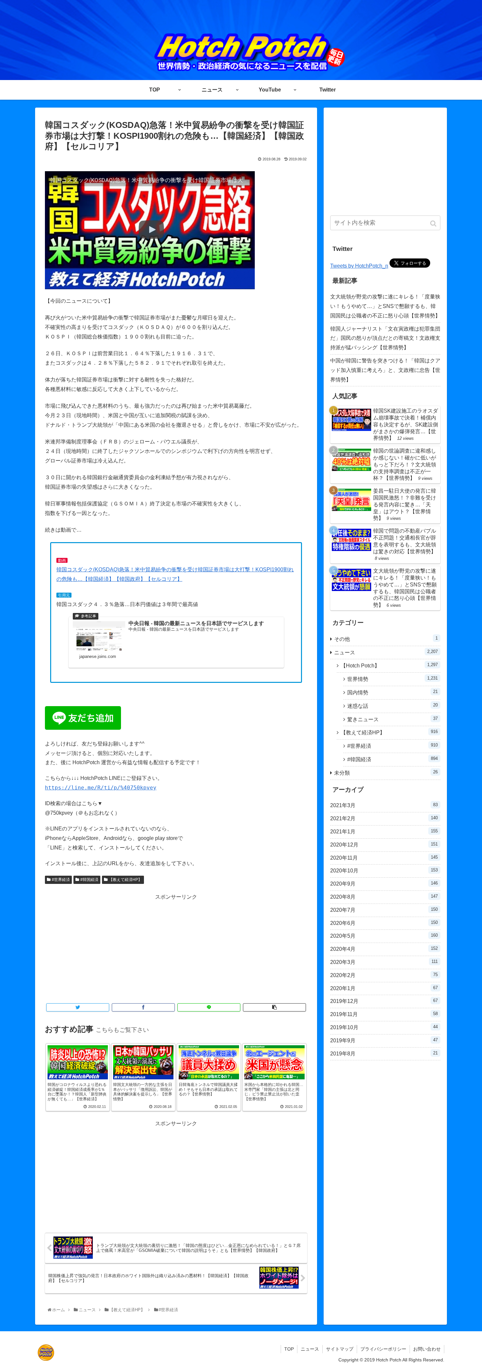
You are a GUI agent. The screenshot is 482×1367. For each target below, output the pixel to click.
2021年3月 (384, 805)
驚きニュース (392, 719)
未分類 (386, 772)
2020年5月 (384, 936)
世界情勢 (392, 679)
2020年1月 (384, 988)
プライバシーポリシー (383, 1349)
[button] (434, 223)
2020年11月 (384, 858)
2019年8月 (384, 1053)
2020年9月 (384, 884)
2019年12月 (384, 1001)
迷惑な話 (392, 706)
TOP (289, 1349)
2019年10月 (384, 1027)
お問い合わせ (427, 1349)
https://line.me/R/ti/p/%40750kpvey (100, 788)
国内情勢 (392, 692)
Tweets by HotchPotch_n (359, 266)
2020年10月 (384, 870)
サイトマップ (339, 1349)
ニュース (386, 652)
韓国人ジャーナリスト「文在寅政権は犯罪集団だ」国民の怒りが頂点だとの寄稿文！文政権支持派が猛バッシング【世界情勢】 (385, 338)
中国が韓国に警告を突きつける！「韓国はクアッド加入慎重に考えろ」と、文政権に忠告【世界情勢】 (385, 370)
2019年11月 (384, 1014)
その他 (386, 639)
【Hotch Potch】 (389, 665)
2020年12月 (384, 844)
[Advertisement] (176, 948)
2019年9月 (384, 1040)
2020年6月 (384, 923)
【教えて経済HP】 (125, 879)
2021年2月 (384, 818)
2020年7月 (384, 910)
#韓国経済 (89, 879)
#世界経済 (61, 879)
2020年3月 (384, 962)
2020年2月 (384, 975)
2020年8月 (384, 897)
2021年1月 (384, 831)
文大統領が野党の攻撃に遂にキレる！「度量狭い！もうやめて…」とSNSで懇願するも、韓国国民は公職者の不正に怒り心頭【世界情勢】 (385, 306)
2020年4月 (384, 949)
